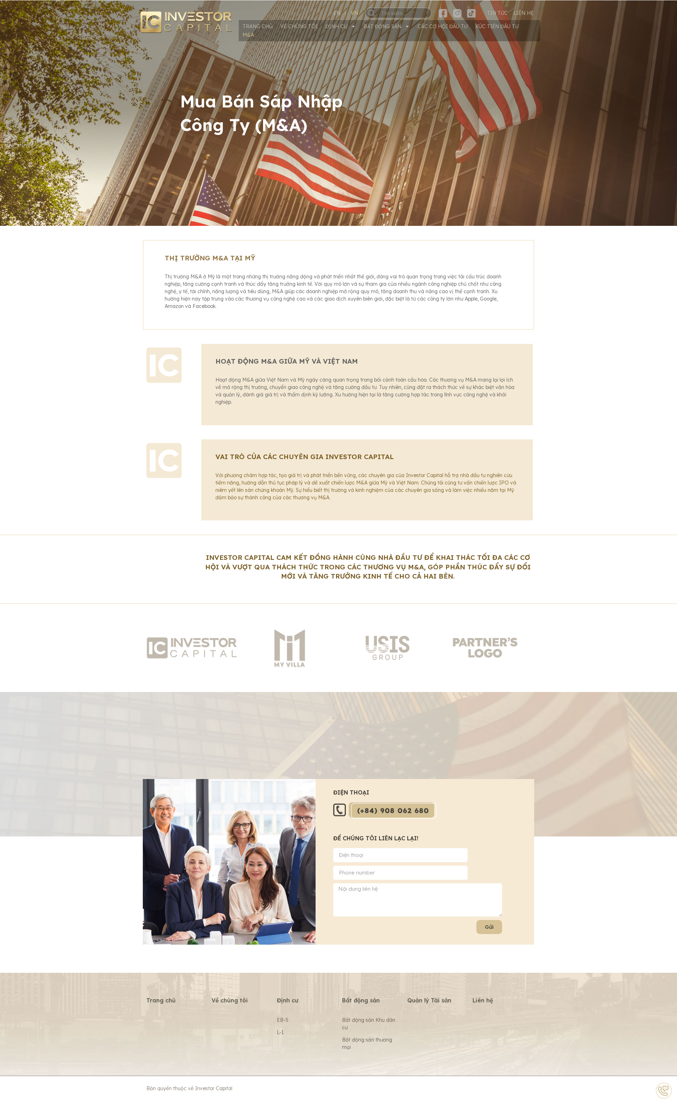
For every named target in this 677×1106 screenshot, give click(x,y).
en (336, 13)
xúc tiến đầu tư (497, 26)
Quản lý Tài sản (429, 1000)
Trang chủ (258, 26)
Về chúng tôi (299, 26)
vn (354, 13)
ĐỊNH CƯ (336, 26)
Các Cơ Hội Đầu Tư (442, 26)
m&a (248, 35)
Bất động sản (382, 26)
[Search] (376, 13)
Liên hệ (482, 1000)
